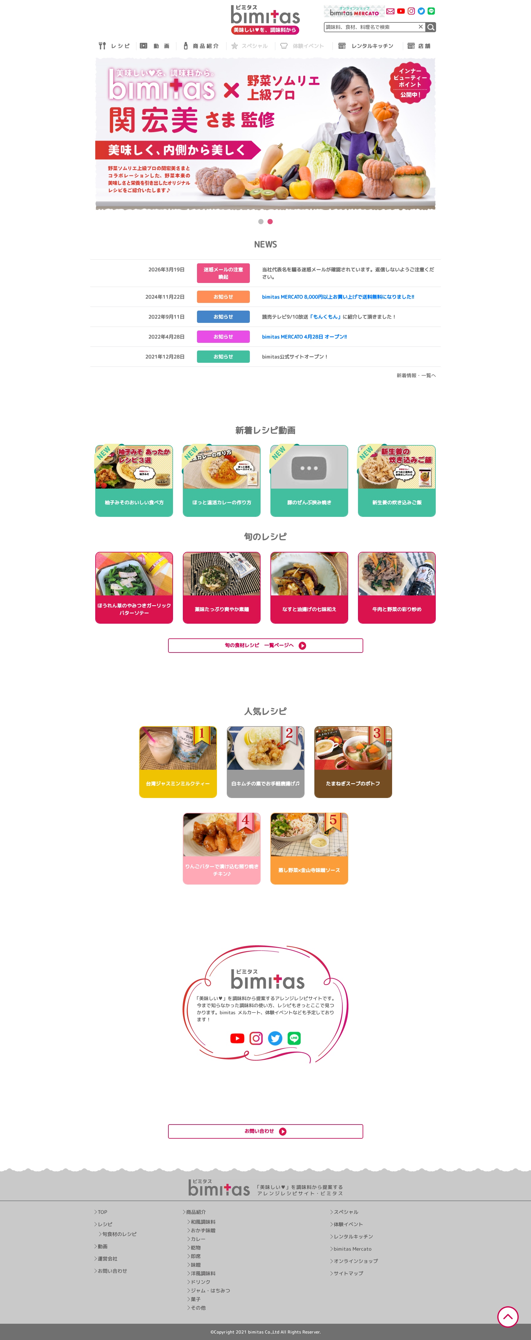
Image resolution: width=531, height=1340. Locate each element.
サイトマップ (348, 1273)
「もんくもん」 (325, 316)
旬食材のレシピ (119, 1234)
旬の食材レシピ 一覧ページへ (262, 645)
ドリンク (200, 1282)
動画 (103, 1246)
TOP (102, 1212)
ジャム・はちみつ (210, 1290)
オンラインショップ (356, 1261)
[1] (431, 27)
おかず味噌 (203, 1230)
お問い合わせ (112, 1271)
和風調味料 (203, 1221)
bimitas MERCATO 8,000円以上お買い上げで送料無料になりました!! (338, 296)
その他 (198, 1307)
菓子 (196, 1299)
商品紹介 (196, 1212)
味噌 (196, 1264)
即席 (196, 1256)
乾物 (196, 1247)
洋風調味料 (203, 1273)
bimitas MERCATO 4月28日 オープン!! (304, 336)
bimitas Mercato (353, 1248)
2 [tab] (270, 222)
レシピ (105, 1224)
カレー (198, 1239)
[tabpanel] (265, 134)
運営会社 (107, 1258)
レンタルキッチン (353, 1236)
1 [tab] (261, 222)
